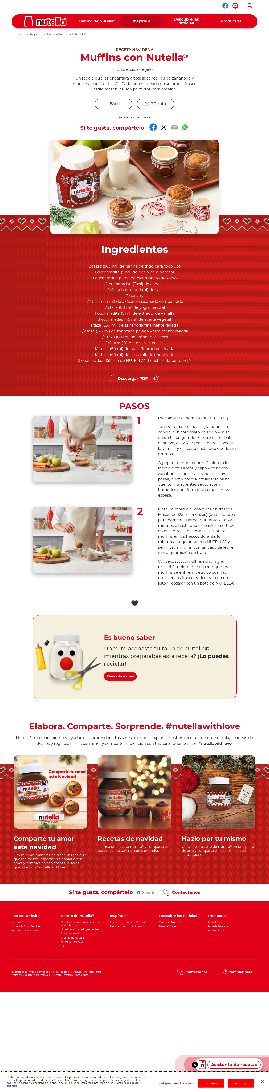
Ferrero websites (26, 916)
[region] (134, 1082)
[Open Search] (250, 6)
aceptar (240, 1083)
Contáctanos (186, 893)
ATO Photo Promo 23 (39, 975)
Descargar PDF (133, 379)
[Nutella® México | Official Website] (45, 21)
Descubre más (120, 676)
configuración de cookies (176, 1083)
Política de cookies (62, 972)
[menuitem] (97, 21)
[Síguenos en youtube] (235, 6)
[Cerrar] (262, 1081)
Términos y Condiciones (75, 975)
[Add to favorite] (134, 603)
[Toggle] (195, 1065)
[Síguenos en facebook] (225, 6)
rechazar (211, 1083)
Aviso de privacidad (39, 972)
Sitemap (56, 975)
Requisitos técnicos (84, 972)
